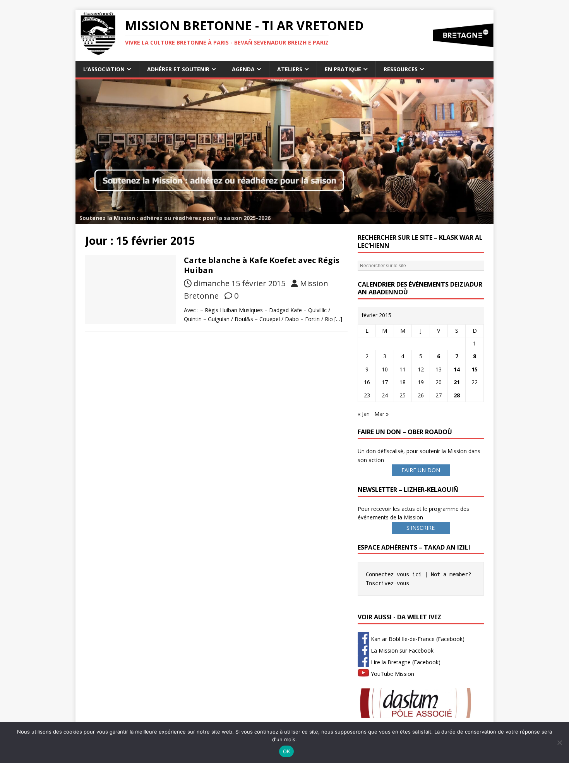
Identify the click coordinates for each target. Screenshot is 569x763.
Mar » (381, 414)
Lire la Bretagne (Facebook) (404, 662)
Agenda (243, 69)
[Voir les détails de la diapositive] (284, 151)
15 (474, 369)
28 (457, 395)
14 (457, 369)
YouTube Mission (391, 673)
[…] (338, 319)
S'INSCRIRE (420, 527)
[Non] (559, 742)
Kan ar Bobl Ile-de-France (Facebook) (416, 639)
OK (286, 751)
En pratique (343, 69)
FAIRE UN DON (420, 470)
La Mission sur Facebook (401, 650)
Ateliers (289, 69)
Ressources (401, 69)
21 (457, 382)
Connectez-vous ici (394, 574)
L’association (104, 69)
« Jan (364, 414)
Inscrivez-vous (387, 583)
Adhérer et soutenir (178, 69)
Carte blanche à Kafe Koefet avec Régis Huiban (261, 265)
